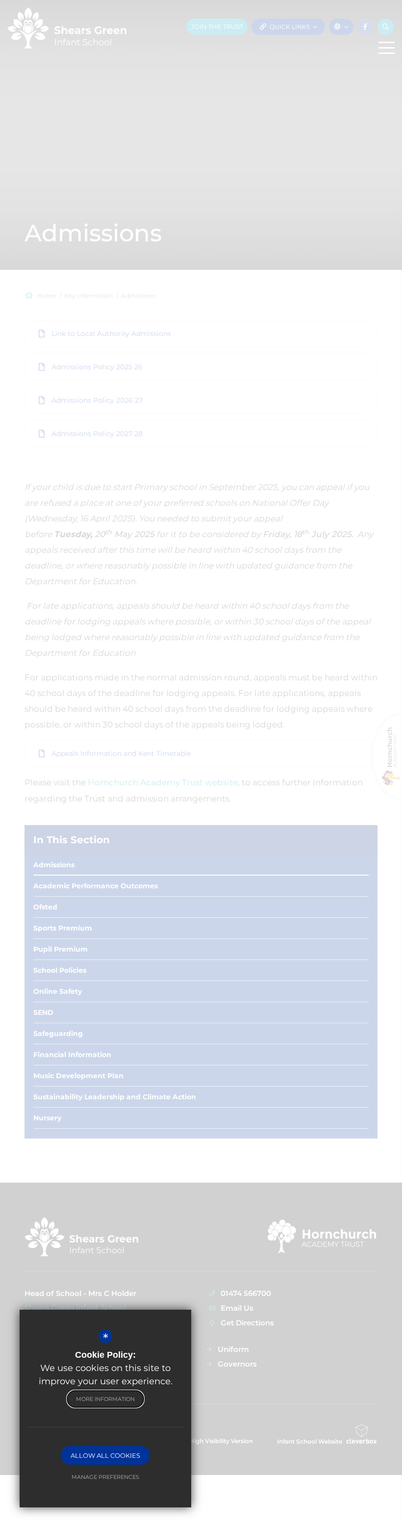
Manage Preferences (105, 1477)
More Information (105, 1399)
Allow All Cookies (105, 1455)
